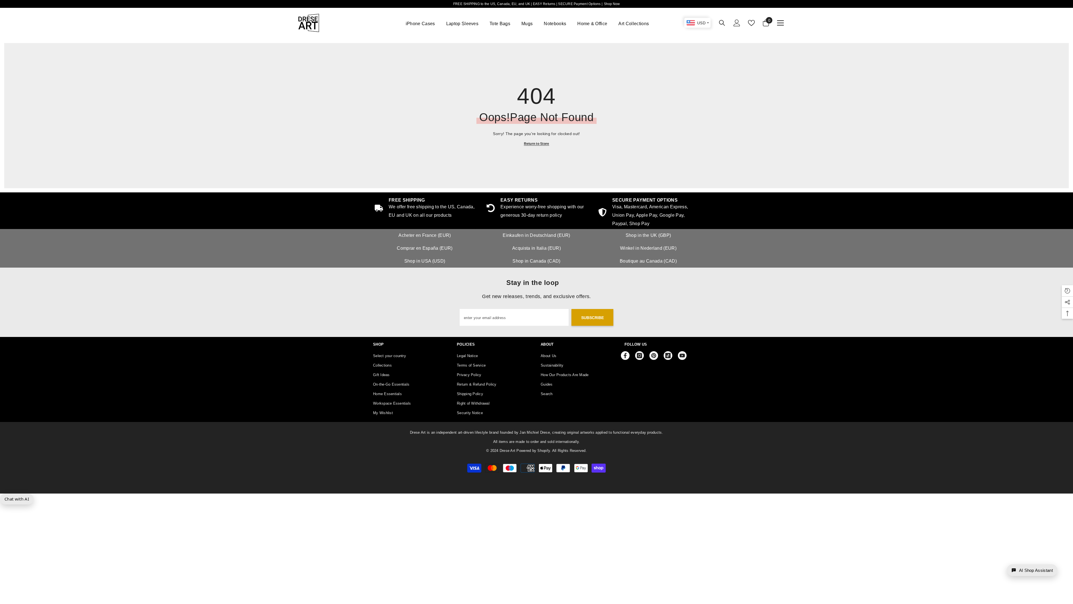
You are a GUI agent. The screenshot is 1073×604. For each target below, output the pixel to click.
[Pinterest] (653, 355)
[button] (1032, 570)
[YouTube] (682, 355)
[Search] (722, 23)
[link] (648, 213)
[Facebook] (625, 355)
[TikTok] (668, 355)
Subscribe (592, 317)
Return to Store (536, 144)
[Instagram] (639, 355)
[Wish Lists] (751, 23)
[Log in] (736, 23)
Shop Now (612, 4)
